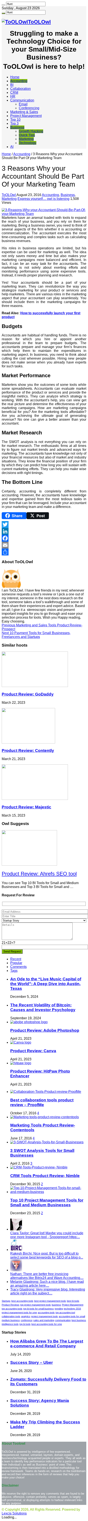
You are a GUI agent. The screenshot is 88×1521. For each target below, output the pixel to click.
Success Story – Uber (31, 1362)
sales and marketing (43, 1320)
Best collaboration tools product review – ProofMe (41, 1102)
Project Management (26, 116)
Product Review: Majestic (26, 807)
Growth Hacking (31, 131)
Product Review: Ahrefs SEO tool (39, 874)
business (56, 1304)
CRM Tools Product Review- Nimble (45, 1175)
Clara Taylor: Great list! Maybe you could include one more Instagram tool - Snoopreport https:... (46, 1235)
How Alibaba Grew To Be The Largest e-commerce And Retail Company (46, 1343)
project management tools (44, 1316)
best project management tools (50, 1301)
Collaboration (20, 88)
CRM (14, 92)
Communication (22, 100)
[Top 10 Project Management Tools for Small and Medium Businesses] (48, 1192)
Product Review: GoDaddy (28, 694)
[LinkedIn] (44, 531)
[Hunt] (3, 5)
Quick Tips (27, 135)
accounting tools (46, 1312)
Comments (18, 967)
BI (11, 85)
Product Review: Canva (33, 1051)
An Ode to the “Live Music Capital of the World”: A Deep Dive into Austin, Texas (45, 984)
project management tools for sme (19, 1312)
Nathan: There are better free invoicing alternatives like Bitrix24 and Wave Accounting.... (47, 1276)
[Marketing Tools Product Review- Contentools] (44, 1117)
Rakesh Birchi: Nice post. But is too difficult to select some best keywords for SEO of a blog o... (46, 1255)
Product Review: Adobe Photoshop (44, 1030)
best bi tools (73, 1301)
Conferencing (29, 108)
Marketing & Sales (24, 112)
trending (59, 1308)
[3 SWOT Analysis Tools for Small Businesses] (47, 1142)
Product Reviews (10, 1304)
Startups (6, 1301)
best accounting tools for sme (46, 1324)
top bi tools (25, 1324)
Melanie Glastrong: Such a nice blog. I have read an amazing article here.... (47, 1283)
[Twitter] (44, 524)
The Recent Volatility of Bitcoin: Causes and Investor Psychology (42, 1007)
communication (63, 1320)
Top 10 (15, 119)
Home (14, 77)
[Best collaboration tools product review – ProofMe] (45, 1091)
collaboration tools (11, 1316)
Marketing (26, 139)
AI (11, 147)
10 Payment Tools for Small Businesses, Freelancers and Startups (36, 635)
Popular (16, 963)
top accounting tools (12, 1308)
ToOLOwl (9, 195)
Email (23, 104)
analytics (25, 1316)
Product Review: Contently (28, 750)
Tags (14, 970)
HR (12, 96)
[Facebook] (44, 538)
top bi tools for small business (38, 1308)
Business (17, 127)
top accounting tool (65, 1312)
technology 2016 (72, 1308)
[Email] (44, 545)
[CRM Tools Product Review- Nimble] (38, 1167)
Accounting (18, 81)
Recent (15, 959)
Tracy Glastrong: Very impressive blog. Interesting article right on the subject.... (47, 1291)
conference (26, 1320)
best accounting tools (22, 1301)
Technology (27, 143)
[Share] (44, 552)
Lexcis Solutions (14, 1513)
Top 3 (14, 123)
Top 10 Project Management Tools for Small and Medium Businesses (46, 1202)
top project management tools (35, 1304)
